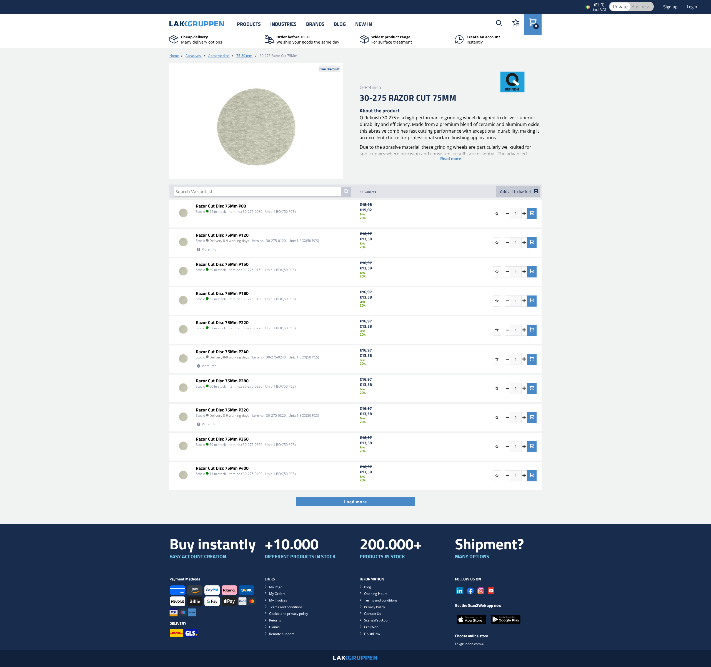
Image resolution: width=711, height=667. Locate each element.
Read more (450, 158)
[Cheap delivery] (173, 39)
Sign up (671, 6)
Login (692, 6)
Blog (340, 24)
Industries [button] (283, 24)
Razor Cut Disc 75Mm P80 (221, 206)
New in (363, 24)
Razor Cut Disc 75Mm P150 (222, 264)
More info (208, 249)
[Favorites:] (515, 24)
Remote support (281, 633)
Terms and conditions (285, 607)
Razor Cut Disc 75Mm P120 (222, 235)
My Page (275, 587)
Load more (355, 501)
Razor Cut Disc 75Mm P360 (222, 439)
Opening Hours (375, 593)
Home (174, 55)
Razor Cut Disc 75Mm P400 (222, 468)
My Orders (277, 593)
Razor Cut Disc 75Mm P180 (222, 293)
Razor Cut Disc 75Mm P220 (222, 322)
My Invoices (278, 600)
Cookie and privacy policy (288, 613)
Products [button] (249, 24)
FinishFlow (372, 633)
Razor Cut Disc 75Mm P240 (222, 351)
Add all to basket (516, 191)
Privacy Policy (374, 607)
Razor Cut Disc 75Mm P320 (222, 409)
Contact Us (372, 613)
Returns (275, 620)
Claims (274, 627)
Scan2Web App (375, 620)
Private (620, 6)
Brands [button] (315, 24)
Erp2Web (371, 627)
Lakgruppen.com (468, 643)
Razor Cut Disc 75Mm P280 (222, 380)
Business (640, 6)
